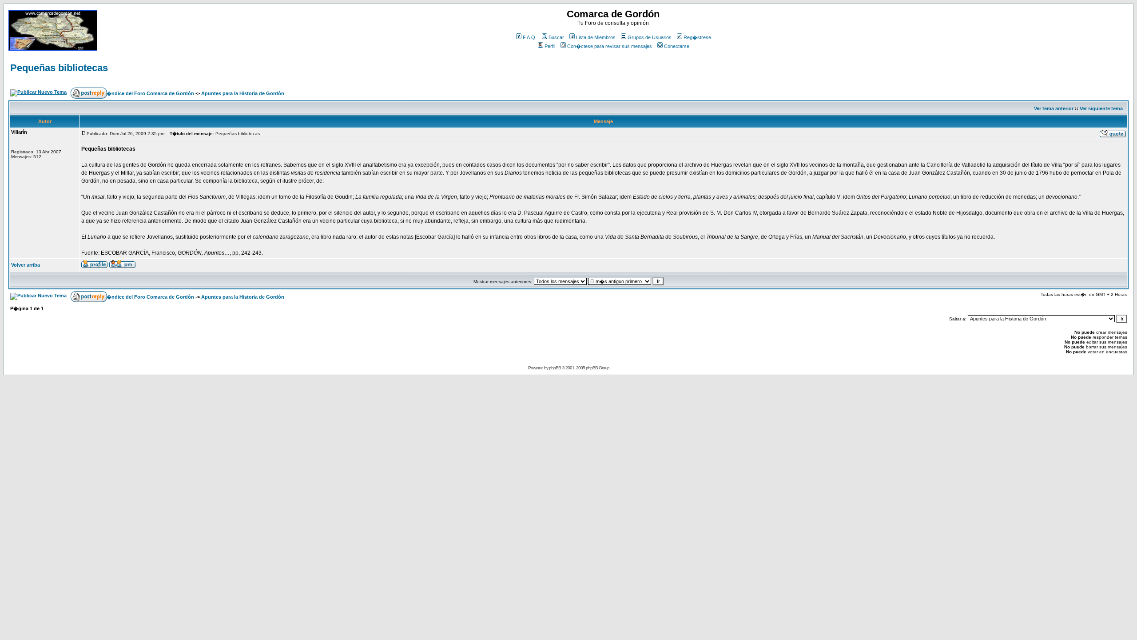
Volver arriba (25, 265)
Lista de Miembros (596, 37)
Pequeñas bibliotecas (59, 67)
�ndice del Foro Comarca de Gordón (150, 93)
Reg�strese (697, 37)
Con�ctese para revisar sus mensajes (609, 46)
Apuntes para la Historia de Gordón (242, 93)
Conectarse (676, 46)
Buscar (556, 37)
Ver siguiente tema (1101, 108)
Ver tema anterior (1053, 108)
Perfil (550, 46)
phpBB (555, 367)
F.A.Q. (530, 37)
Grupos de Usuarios (650, 37)
